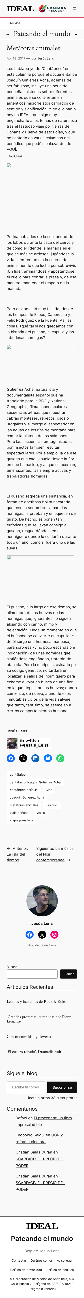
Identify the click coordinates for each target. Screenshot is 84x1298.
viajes (41, 812)
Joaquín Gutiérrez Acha (27, 797)
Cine (49, 790)
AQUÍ (11, 149)
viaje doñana (19, 812)
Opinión (52, 805)
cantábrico (18, 774)
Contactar (19, 1260)
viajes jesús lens (21, 820)
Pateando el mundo (42, 33)
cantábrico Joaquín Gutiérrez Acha (35, 782)
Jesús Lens (45, 58)
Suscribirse (62, 1087)
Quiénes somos (41, 1260)
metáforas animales (24, 805)
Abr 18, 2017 (16, 58)
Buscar (12, 967)
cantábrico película (24, 790)
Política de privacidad (26, 1270)
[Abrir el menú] (74, 8)
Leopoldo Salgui (30, 1135)
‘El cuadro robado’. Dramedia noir (34, 1052)
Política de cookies (60, 1270)
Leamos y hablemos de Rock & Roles (36, 1001)
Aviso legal (64, 1260)
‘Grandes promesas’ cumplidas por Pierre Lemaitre (39, 1019)
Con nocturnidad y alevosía (29, 1036)
